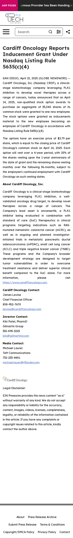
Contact (64, 532)
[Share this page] (68, 31)
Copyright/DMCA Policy (18, 532)
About (20, 517)
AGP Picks (9, 5)
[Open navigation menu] (6, 31)
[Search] (50, 32)
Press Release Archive (42, 517)
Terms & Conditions (52, 524)
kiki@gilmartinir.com (16, 335)
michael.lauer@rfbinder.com (21, 362)
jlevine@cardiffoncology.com (22, 309)
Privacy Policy (47, 532)
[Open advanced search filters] (58, 32)
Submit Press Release (22, 524)
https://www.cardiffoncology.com (25, 282)
